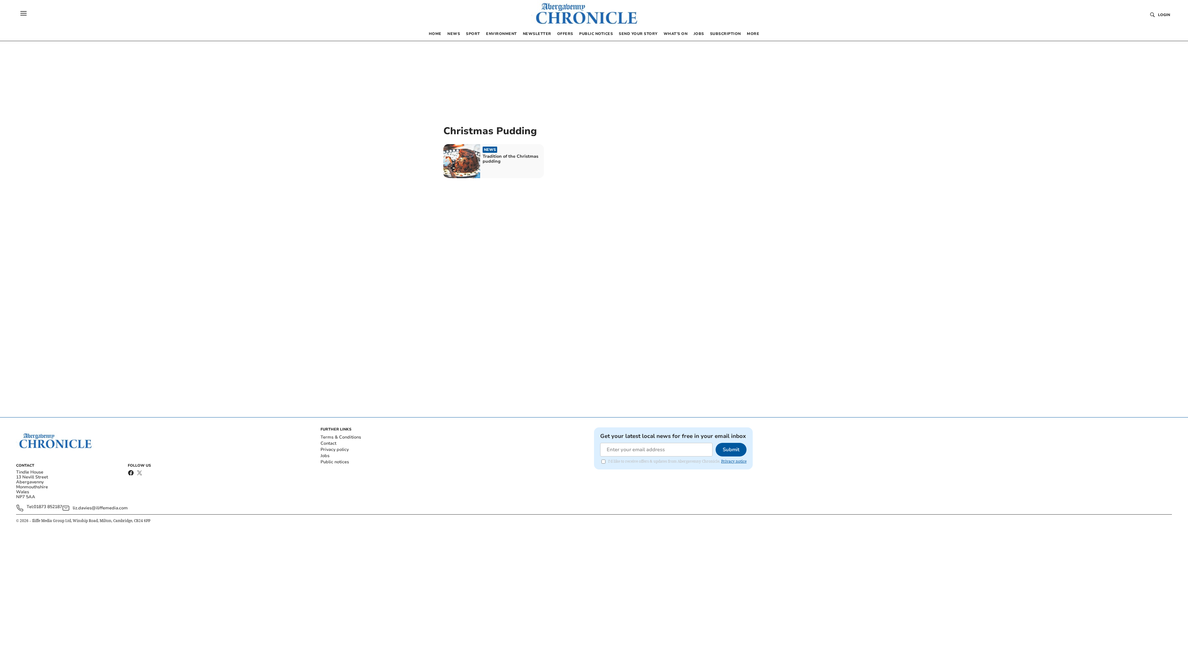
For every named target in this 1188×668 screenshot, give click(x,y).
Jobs (325, 456)
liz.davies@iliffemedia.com (100, 508)
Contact (328, 443)
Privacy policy (335, 449)
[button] (23, 13)
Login (1164, 15)
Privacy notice (734, 461)
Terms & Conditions (341, 437)
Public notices (335, 462)
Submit (731, 449)
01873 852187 (48, 507)
